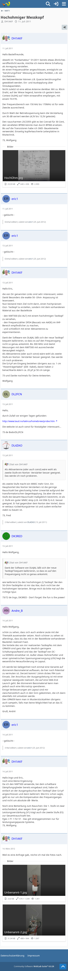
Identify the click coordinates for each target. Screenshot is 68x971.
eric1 (30, 222)
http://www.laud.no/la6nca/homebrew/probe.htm (28, 421)
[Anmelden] (56, 4)
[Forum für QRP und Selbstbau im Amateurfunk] (6, 4)
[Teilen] (64, 27)
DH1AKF (8, 21)
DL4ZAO (31, 522)
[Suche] (48, 4)
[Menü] (64, 4)
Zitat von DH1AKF (18, 464)
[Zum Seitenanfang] (62, 966)
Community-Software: (34, 966)
